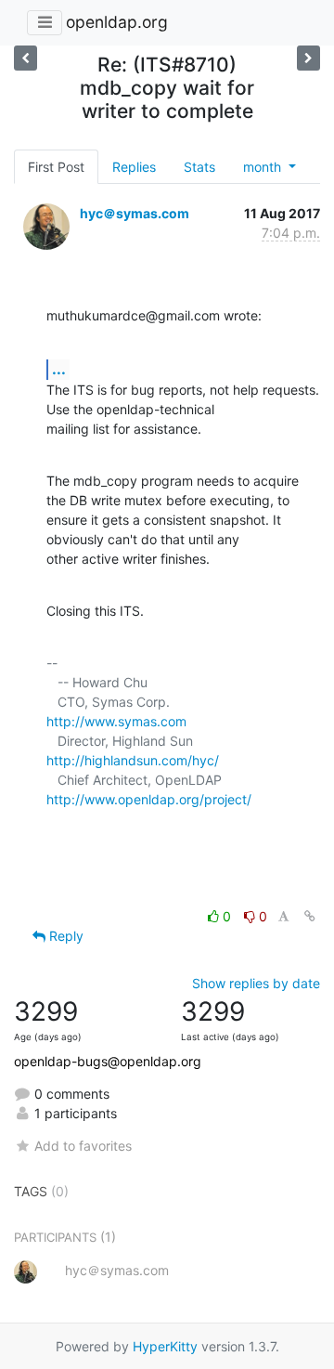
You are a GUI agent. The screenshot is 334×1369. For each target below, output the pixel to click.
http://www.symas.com (116, 721)
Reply (64, 936)
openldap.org (117, 22)
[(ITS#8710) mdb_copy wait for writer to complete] (308, 58)
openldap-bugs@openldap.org (107, 1061)
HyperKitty (165, 1346)
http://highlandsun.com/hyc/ (132, 760)
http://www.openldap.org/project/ (148, 799)
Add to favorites (83, 1146)
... (59, 368)
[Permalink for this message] (310, 916)
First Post (56, 167)
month (264, 167)
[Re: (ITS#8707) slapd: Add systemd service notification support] (25, 58)
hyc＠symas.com (134, 213)
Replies (134, 167)
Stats (199, 167)
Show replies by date (256, 983)
